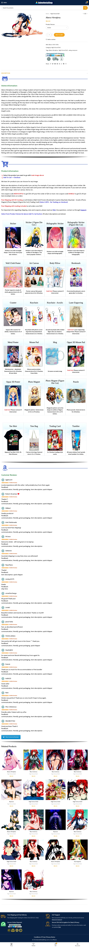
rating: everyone (73, 50)
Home (47, 13)
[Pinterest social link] (57, 64)
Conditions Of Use (39, 937)
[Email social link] (55, 64)
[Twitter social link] (53, 64)
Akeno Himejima (53, 50)
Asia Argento (77, 861)
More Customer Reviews (12, 737)
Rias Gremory (33, 772)
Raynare (11, 801)
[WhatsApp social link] (61, 64)
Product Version (50, 24)
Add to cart (59, 35)
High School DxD (55, 13)
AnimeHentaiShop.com (42, 940)
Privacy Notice (50, 937)
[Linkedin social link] (59, 64)
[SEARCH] (85, 8)
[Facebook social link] (51, 64)
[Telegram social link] (64, 64)
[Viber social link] (66, 64)
